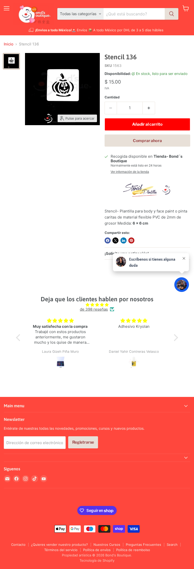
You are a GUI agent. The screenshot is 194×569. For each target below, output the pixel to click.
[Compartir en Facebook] (108, 240)
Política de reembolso (133, 550)
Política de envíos (97, 550)
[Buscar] (171, 14)
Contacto (18, 545)
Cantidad (112, 97)
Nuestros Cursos (106, 545)
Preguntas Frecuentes (143, 545)
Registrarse (83, 442)
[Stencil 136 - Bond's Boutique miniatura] (11, 61)
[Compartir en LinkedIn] (123, 240)
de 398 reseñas (94, 309)
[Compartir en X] (115, 240)
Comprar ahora (147, 140)
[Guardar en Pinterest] (131, 240)
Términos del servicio (61, 550)
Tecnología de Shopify (97, 560)
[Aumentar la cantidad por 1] (149, 108)
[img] (97, 305)
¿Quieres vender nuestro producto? (59, 545)
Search (172, 545)
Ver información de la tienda (130, 172)
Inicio (8, 44)
